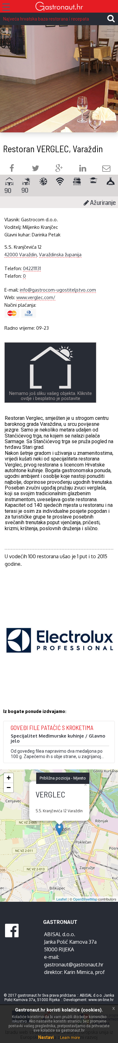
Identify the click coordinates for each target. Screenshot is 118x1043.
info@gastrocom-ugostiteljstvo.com (58, 290)
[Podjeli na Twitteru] (35, 169)
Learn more (70, 1037)
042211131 (32, 268)
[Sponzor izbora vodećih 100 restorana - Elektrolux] (59, 650)
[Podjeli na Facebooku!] (11, 169)
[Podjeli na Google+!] (59, 169)
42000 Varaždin (20, 254)
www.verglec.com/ (35, 297)
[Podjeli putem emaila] (106, 169)
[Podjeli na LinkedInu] (82, 169)
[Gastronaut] (59, 7)
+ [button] (9, 778)
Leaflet (61, 898)
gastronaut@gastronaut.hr (73, 964)
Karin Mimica (78, 972)
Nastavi (46, 1037)
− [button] (9, 787)
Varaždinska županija (60, 254)
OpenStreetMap (85, 898)
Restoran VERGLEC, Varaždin (53, 148)
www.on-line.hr (101, 1000)
